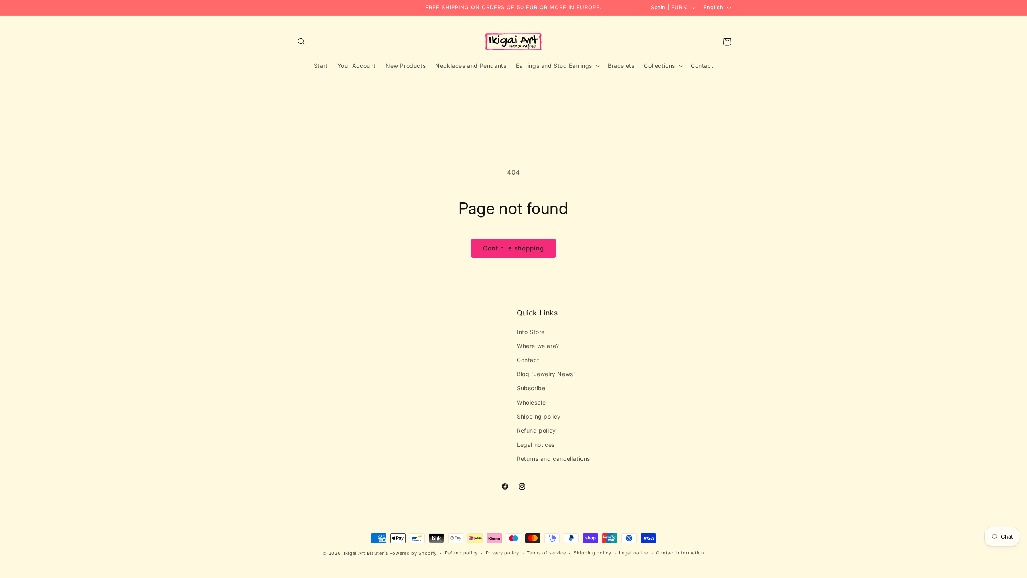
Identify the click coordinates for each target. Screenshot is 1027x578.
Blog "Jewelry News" (546, 373)
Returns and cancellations (553, 458)
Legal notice (633, 553)
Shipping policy (539, 416)
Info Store (531, 331)
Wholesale (531, 402)
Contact (528, 359)
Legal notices (536, 444)
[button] (302, 42)
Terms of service (546, 553)
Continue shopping (513, 248)
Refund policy (536, 430)
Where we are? (538, 345)
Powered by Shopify (413, 553)
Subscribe (531, 388)
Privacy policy (502, 553)
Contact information (680, 553)
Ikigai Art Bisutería (366, 553)
